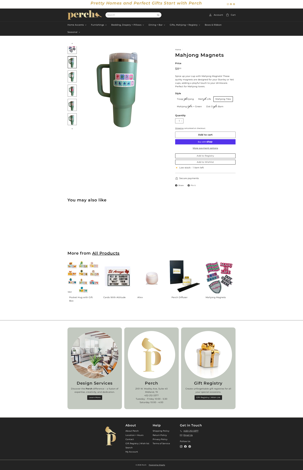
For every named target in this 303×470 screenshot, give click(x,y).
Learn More (95, 397)
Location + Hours (134, 435)
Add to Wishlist (205, 162)
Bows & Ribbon (213, 25)
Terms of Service (161, 443)
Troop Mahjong (185, 99)
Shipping (179, 128)
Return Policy (160, 435)
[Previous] (72, 44)
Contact (129, 439)
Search (129, 447)
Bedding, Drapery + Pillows (126, 25)
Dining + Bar (156, 25)
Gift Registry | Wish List (208, 397)
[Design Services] (94, 354)
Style (178, 93)
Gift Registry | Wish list (137, 443)
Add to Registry (205, 155)
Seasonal (72, 32)
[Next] (72, 128)
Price (178, 63)
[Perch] (151, 354)
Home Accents (76, 25)
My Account (131, 452)
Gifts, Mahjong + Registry (184, 25)
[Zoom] (123, 86)
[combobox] (133, 15)
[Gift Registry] (208, 354)
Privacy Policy (160, 439)
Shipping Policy (161, 431)
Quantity (180, 115)
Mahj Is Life (204, 99)
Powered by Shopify (157, 465)
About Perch (132, 431)
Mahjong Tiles (223, 99)
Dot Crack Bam (214, 106)
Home (178, 49)
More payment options (205, 148)
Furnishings (98, 25)
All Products (106, 253)
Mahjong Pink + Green (189, 106)
